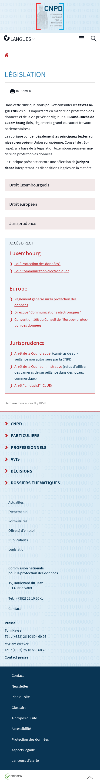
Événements (17, 511)
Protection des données (30, 739)
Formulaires (17, 521)
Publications (18, 540)
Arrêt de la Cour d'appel (32, 353)
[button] (81, 39)
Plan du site (21, 696)
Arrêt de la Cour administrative (38, 366)
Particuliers (25, 435)
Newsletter (20, 686)
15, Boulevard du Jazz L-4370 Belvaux (25, 585)
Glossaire (19, 707)
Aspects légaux (23, 749)
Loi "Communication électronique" (41, 271)
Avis (15, 459)
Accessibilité (21, 728)
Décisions (21, 471)
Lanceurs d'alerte (25, 760)
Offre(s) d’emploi (21, 530)
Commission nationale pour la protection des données (33, 570)
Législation (17, 549)
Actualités (16, 502)
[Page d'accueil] (6, 55)
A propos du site (24, 718)
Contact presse (16, 657)
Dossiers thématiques (35, 482)
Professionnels (29, 447)
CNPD (16, 423)
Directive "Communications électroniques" (47, 312)
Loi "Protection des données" (37, 263)
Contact (14, 608)
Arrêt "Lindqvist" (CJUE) (33, 385)
